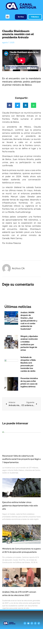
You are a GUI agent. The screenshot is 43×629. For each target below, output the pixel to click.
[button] (7, 16)
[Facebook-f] (35, 623)
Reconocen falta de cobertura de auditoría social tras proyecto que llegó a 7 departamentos (21, 459)
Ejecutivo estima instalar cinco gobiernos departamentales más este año (20, 505)
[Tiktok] (38, 623)
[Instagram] (31, 623)
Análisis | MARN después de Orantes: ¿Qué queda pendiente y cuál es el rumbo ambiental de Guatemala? (29, 320)
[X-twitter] (25, 623)
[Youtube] (28, 623)
